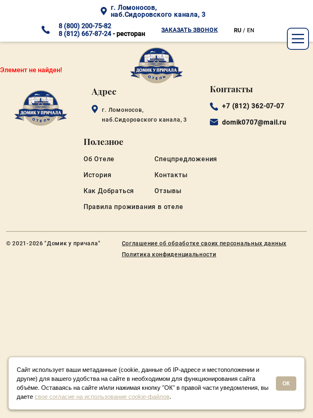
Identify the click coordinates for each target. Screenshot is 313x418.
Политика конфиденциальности (169, 254)
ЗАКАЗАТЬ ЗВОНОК (189, 30)
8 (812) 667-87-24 (85, 34)
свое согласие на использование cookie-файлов (102, 396)
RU (237, 30)
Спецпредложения (185, 159)
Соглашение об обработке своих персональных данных (204, 243)
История (98, 175)
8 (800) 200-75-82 (85, 26)
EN (250, 30)
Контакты (170, 175)
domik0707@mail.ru (254, 122)
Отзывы (168, 191)
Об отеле (99, 159)
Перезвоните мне (156, 284)
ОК (286, 383)
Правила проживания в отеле (133, 207)
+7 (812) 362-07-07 (253, 106)
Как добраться (109, 191)
